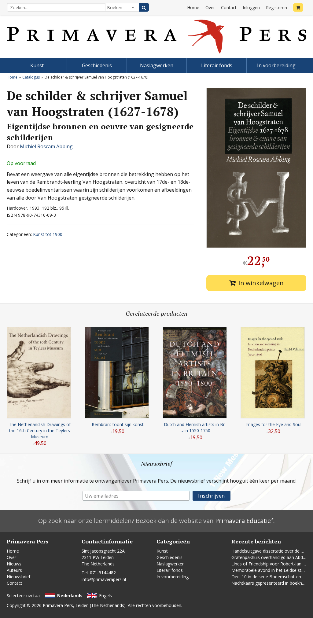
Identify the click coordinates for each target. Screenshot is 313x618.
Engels (105, 595)
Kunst (37, 65)
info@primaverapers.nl (104, 579)
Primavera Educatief (244, 521)
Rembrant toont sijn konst (118, 424)
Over (210, 7)
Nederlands (70, 595)
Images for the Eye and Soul (273, 424)
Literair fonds (216, 65)
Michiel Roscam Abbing (46, 146)
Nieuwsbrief (18, 576)
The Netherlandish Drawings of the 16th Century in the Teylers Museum (40, 430)
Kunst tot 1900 (47, 234)
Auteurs (14, 570)
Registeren (276, 7)
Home (193, 7)
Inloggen (251, 7)
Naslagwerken (156, 65)
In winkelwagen (261, 283)
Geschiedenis (97, 65)
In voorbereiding (276, 65)
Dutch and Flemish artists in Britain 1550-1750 (195, 427)
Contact (229, 7)
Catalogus (31, 77)
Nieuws (14, 564)
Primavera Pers (58, 605)
